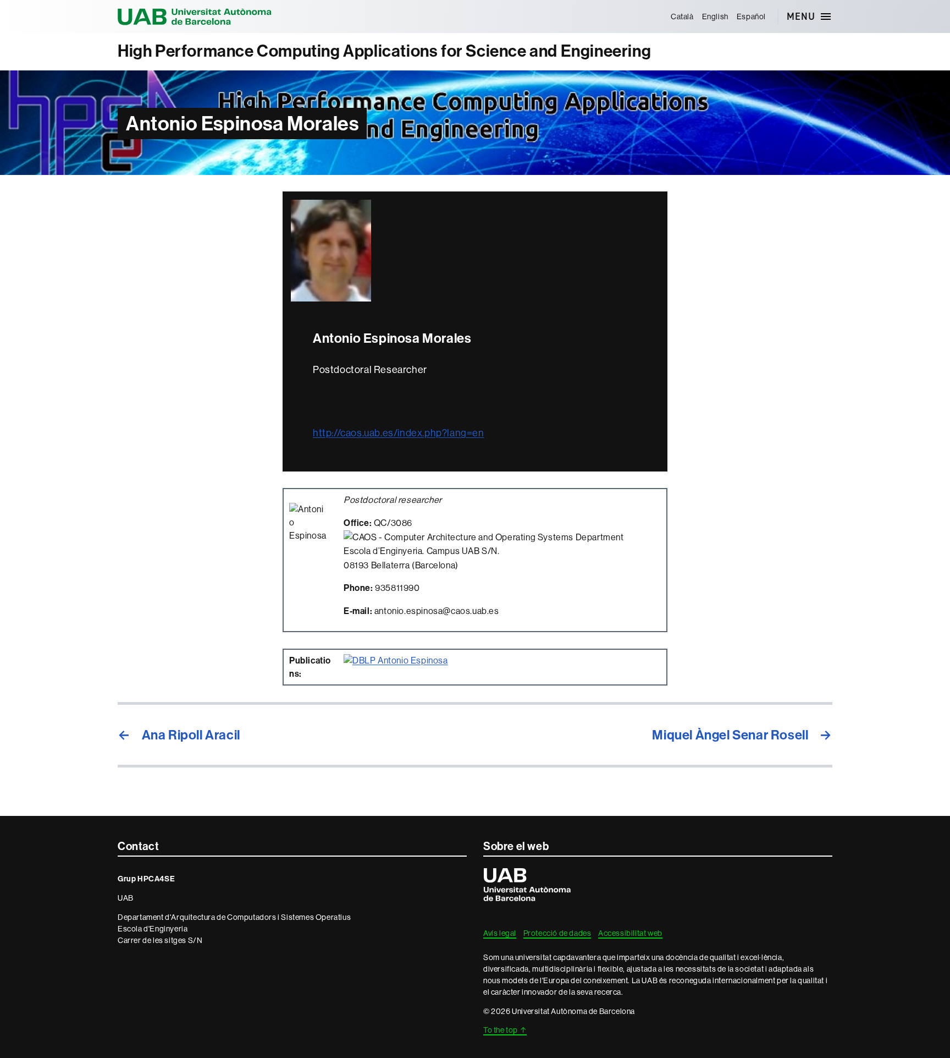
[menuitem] (682, 16)
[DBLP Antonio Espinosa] (396, 660)
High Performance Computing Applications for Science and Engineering (384, 51)
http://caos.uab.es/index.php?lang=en (398, 432)
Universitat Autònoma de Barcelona (195, 16)
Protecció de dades (557, 933)
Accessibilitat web (630, 933)
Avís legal (499, 933)
